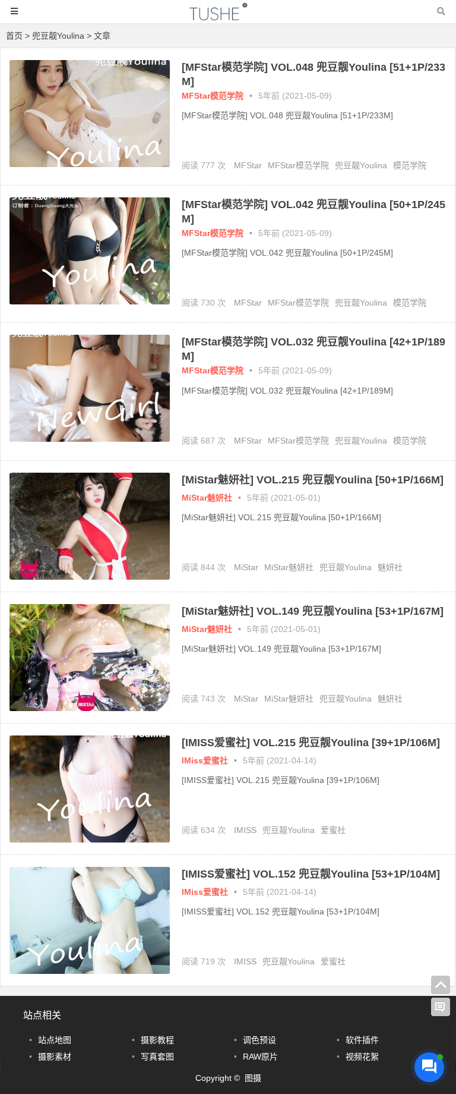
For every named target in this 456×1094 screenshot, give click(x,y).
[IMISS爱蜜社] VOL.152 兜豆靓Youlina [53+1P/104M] (311, 874)
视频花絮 (362, 1056)
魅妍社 (390, 567)
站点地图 (54, 1040)
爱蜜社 (333, 830)
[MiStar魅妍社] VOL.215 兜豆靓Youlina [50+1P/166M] (313, 480)
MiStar (246, 567)
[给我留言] (440, 1007)
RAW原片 (260, 1056)
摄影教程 (157, 1040)
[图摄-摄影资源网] (228, 17)
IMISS (245, 830)
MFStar (248, 165)
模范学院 (409, 165)
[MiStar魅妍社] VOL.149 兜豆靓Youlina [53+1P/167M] (313, 611)
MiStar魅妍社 (207, 497)
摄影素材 (54, 1056)
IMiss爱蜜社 (205, 760)
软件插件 (362, 1040)
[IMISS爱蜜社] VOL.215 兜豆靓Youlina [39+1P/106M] (311, 743)
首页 (14, 35)
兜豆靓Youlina (361, 165)
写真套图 (157, 1056)
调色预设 (259, 1040)
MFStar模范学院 (212, 95)
